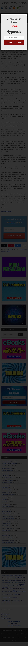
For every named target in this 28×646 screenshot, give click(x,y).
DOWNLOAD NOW (14, 42)
